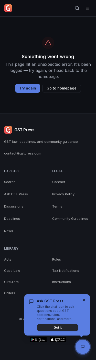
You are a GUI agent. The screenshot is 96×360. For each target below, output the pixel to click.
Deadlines (12, 218)
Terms (57, 206)
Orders (9, 293)
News (8, 231)
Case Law (12, 270)
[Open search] (77, 8)
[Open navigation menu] (87, 8)
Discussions (13, 206)
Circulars (11, 282)
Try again (27, 88)
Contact (58, 182)
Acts (7, 259)
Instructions (61, 282)
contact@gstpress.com (22, 153)
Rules (56, 259)
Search (10, 182)
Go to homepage (62, 88)
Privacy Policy (63, 194)
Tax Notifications (65, 270)
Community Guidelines (70, 218)
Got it (58, 327)
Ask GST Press (16, 194)
